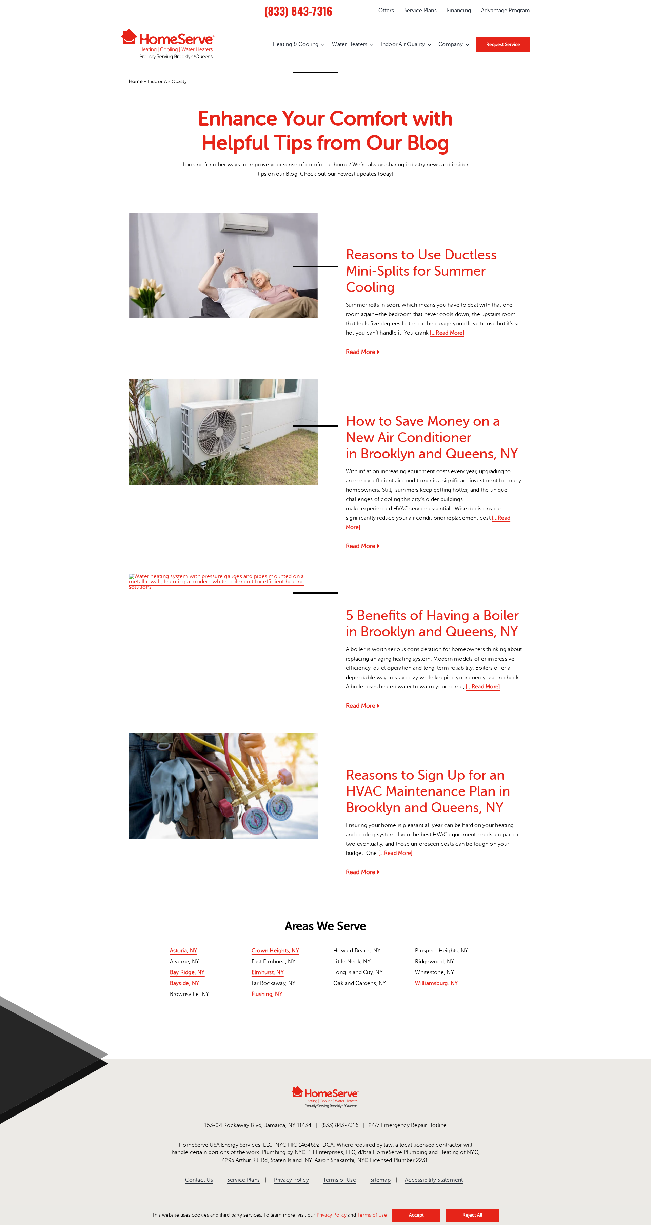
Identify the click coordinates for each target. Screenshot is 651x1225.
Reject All (472, 1215)
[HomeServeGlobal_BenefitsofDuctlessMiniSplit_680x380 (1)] (223, 216)
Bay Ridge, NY (187, 972)
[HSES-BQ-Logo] (168, 31)
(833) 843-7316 (298, 11)
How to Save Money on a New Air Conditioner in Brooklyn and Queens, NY (433, 437)
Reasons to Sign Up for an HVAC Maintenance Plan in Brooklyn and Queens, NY (428, 791)
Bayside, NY (184, 983)
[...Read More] (447, 333)
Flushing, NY (267, 994)
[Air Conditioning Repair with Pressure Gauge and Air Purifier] (223, 736)
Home (136, 81)
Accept (416, 1215)
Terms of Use (372, 1215)
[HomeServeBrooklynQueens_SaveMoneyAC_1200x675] (223, 382)
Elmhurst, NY (268, 972)
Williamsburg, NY (436, 983)
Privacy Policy (332, 1215)
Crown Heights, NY (275, 951)
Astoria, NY (183, 951)
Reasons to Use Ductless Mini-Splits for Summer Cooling (421, 271)
